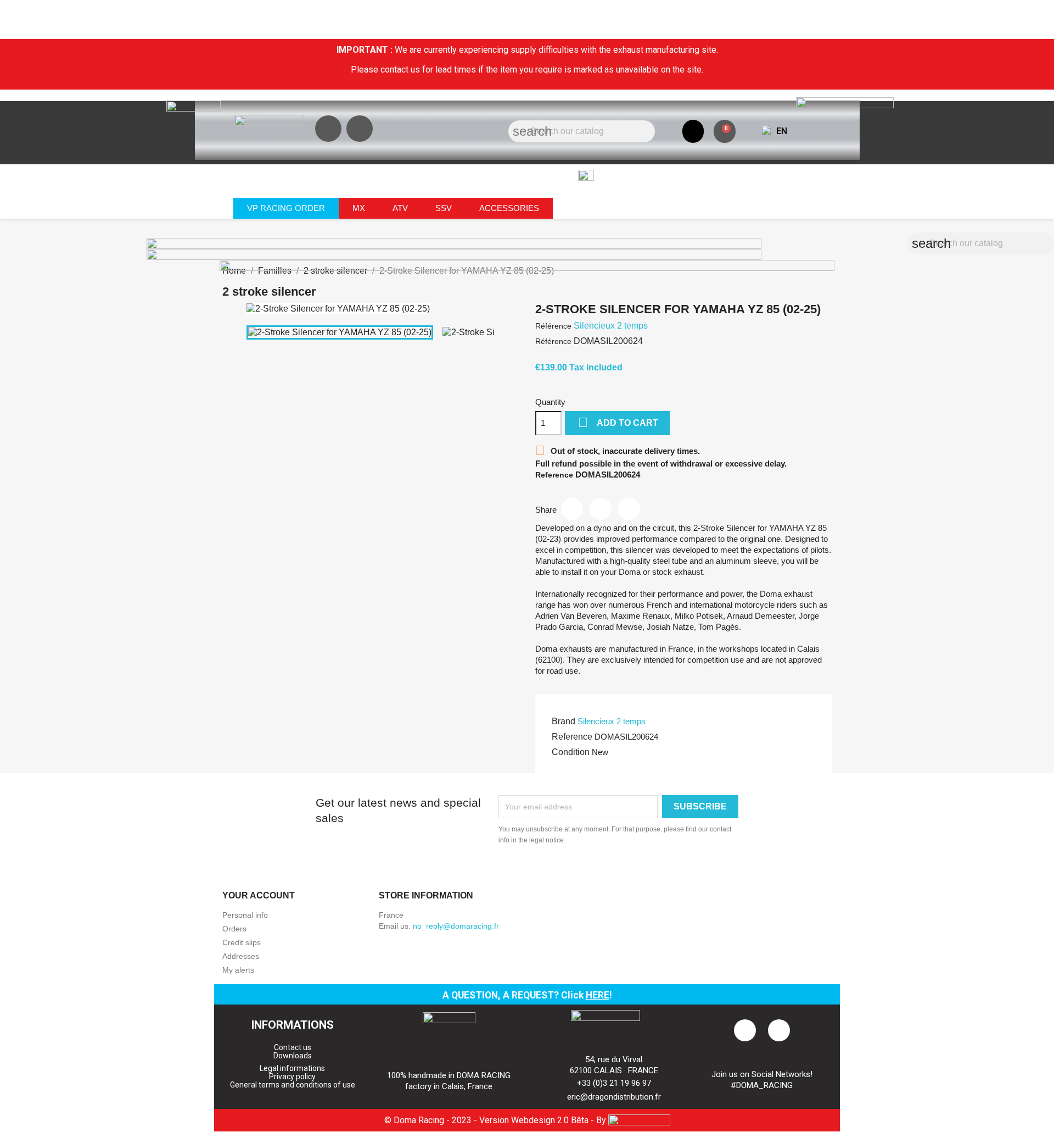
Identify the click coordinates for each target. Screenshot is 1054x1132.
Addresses (240, 956)
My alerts (238, 969)
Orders (234, 928)
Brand (563, 721)
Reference (572, 736)
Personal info (245, 915)
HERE (597, 995)
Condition (571, 752)
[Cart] (725, 131)
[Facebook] (359, 128)
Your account (258, 895)
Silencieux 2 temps (612, 721)
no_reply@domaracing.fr (456, 926)
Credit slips (241, 942)
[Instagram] (328, 128)
